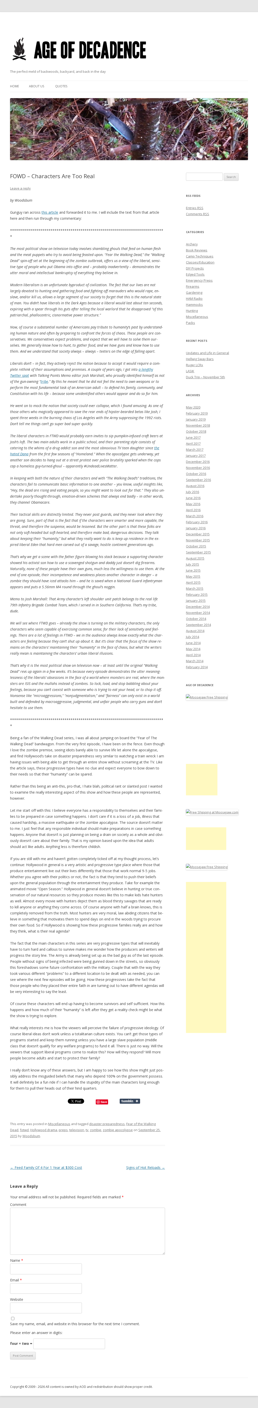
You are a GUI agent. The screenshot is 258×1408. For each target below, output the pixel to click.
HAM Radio (194, 298)
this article (50, 212)
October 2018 (196, 431)
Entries (194, 208)
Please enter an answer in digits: (36, 1332)
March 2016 (194, 516)
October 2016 (196, 473)
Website (16, 1299)
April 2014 (193, 655)
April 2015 (193, 582)
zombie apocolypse (118, 1130)
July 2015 (192, 564)
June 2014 (193, 643)
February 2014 (197, 667)
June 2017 (193, 437)
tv (87, 1130)
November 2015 (198, 540)
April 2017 (193, 443)
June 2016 (193, 498)
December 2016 (198, 461)
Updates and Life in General (207, 353)
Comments (197, 214)
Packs (190, 322)
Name (16, 1260)
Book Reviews (196, 250)
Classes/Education (200, 262)
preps (63, 1130)
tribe (44, 381)
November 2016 (198, 467)
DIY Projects (195, 268)
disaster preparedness (107, 1124)
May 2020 (193, 407)
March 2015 (194, 588)
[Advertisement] (201, 779)
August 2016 (195, 486)
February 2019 (197, 413)
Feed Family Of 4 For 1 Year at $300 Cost (46, 1167)
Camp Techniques (199, 256)
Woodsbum (31, 1136)
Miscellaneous (59, 1124)
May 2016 (193, 504)
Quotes (61, 86)
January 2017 (196, 455)
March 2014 (194, 661)
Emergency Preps (199, 280)
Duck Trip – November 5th (205, 377)
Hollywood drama (43, 1130)
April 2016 (193, 510)
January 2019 (196, 419)
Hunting (192, 310)
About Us (36, 86)
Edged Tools (195, 274)
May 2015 (193, 576)
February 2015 (197, 594)
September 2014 (198, 624)
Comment (18, 1204)
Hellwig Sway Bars (200, 359)
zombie (95, 1130)
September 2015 (198, 552)
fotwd (24, 1130)
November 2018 (198, 425)
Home (14, 86)
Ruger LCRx (194, 365)
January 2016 (196, 528)
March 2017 (194, 449)
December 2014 (198, 606)
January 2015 (196, 600)
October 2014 (196, 618)
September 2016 (198, 479)
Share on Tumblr (130, 1101)
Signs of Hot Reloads (145, 1167)
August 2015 (195, 558)
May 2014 (193, 649)
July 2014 (192, 637)
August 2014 (195, 630)
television (76, 1130)
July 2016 (192, 492)
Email (16, 1280)
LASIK (190, 371)
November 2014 (198, 612)
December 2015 (198, 534)
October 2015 (196, 546)
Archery (192, 244)
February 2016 (197, 522)
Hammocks (194, 304)
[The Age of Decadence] (79, 66)
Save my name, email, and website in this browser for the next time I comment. (75, 1323)
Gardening (194, 292)
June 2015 (193, 570)
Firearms (192, 286)
